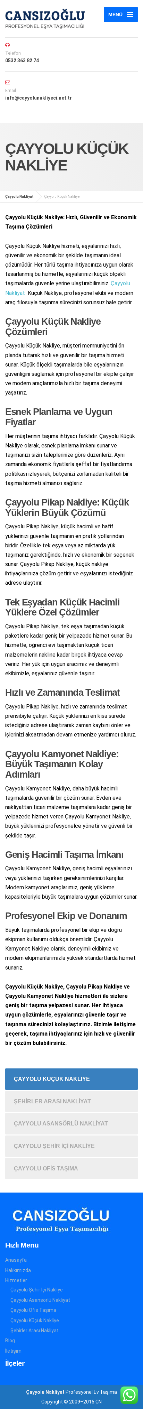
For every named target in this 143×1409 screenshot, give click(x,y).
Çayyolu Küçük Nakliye (52, 1079)
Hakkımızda (18, 1270)
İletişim (13, 1351)
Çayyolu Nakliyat (45, 1392)
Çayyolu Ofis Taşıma (46, 1168)
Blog (10, 1340)
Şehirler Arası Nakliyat (52, 1101)
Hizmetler (16, 1280)
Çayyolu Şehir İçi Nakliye (54, 1146)
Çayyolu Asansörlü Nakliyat (61, 1124)
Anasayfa (16, 1260)
